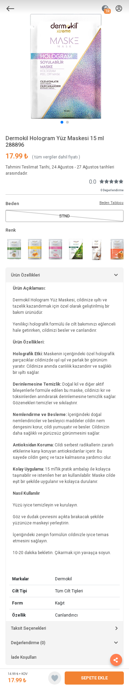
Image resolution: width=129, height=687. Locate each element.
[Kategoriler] (10, 8)
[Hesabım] (119, 9)
